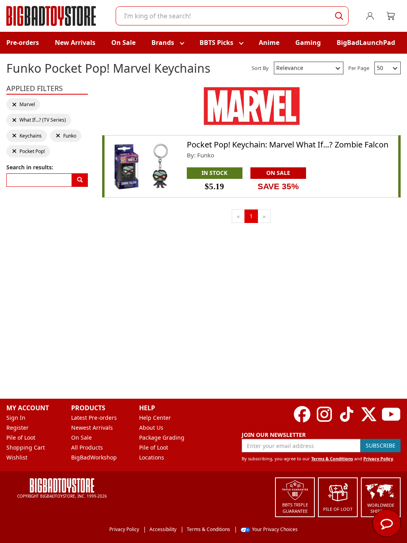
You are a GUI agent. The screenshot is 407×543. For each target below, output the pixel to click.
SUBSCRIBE (380, 445)
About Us (151, 427)
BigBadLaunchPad (366, 42)
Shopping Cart (25, 447)
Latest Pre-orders (94, 417)
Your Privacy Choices (275, 529)
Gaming (308, 42)
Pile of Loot (20, 437)
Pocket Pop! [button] (28, 151)
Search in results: (29, 167)
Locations (151, 457)
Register (17, 427)
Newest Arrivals (92, 427)
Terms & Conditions (332, 459)
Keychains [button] (27, 135)
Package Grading (161, 437)
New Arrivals (75, 42)
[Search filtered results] (80, 180)
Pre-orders (22, 42)
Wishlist (16, 457)
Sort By (260, 68)
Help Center (155, 417)
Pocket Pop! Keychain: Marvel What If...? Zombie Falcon (287, 144)
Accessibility (162, 529)
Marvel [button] (23, 104)
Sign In (15, 417)
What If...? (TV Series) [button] (39, 119)
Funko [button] (67, 135)
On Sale (123, 42)
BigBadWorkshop (94, 457)
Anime (269, 42)
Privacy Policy (378, 459)
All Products (87, 447)
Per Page (358, 68)
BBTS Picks (216, 42)
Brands (162, 42)
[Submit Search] (339, 15)
